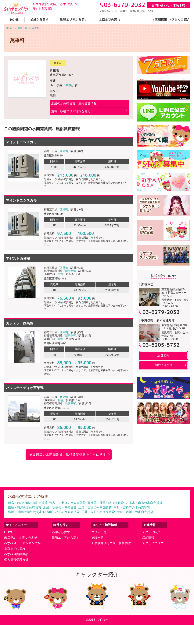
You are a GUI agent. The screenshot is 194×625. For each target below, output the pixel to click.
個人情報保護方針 (16, 559)
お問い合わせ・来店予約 (168, 5)
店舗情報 (148, 537)
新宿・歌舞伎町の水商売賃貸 (27, 502)
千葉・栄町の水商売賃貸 (98, 512)
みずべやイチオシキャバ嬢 (22, 543)
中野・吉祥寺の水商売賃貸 (132, 507)
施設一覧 (97, 537)
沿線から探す (61, 532)
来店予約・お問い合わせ (21, 537)
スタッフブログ (152, 543)
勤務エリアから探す (65, 537)
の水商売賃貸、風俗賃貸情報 (74, 103)
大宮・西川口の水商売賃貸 (135, 512)
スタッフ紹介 (151, 532)
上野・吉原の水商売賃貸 (95, 507)
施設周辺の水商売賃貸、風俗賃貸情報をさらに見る (67, 454)
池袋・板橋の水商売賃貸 (60, 507)
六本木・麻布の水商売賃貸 (144, 502)
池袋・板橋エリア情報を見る (71, 111)
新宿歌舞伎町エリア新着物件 (111, 543)
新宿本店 (147, 284)
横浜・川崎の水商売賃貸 (24, 512)
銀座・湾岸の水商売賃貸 (24, 507)
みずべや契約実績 (16, 554)
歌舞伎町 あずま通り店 (158, 320)
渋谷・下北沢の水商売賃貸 (67, 502)
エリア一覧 (98, 532)
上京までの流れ (14, 548)
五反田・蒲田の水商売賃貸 (106, 502)
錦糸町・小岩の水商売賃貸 (61, 512)
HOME (8, 532)
